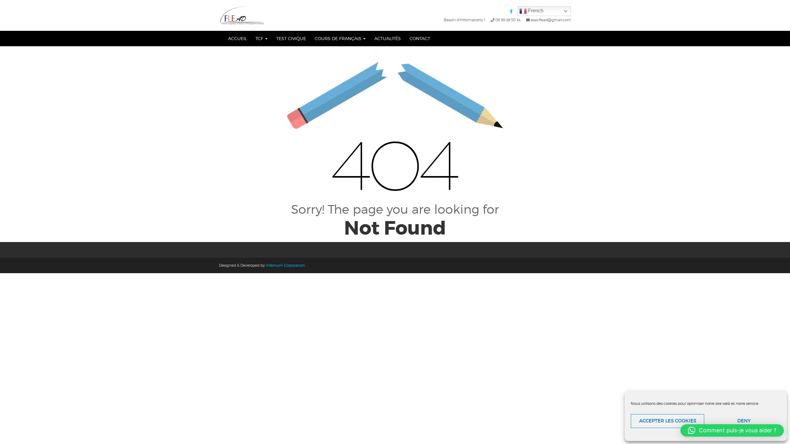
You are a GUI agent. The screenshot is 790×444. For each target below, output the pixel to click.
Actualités (387, 38)
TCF (260, 38)
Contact (420, 38)
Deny (744, 421)
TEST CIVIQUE (291, 38)
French (535, 10)
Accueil (237, 38)
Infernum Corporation (285, 265)
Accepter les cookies (667, 421)
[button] (732, 430)
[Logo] (242, 15)
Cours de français (339, 38)
